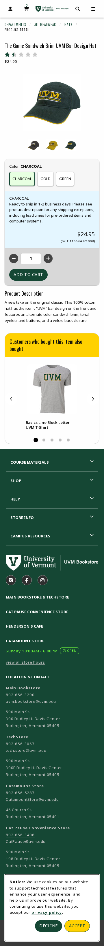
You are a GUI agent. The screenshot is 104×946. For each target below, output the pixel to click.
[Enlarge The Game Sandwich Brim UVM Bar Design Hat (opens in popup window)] (52, 102)
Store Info (22, 517)
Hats (68, 24)
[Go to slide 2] (43, 440)
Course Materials (29, 462)
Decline (48, 925)
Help (15, 499)
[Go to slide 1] (35, 440)
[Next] (92, 398)
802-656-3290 (20, 694)
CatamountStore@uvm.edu (32, 799)
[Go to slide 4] (60, 440)
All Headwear (45, 24)
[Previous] (11, 398)
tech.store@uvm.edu (26, 750)
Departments (15, 24)
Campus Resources (30, 536)
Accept (77, 925)
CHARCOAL (22, 178)
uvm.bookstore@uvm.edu (31, 701)
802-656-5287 (20, 792)
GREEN (65, 178)
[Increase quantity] (48, 258)
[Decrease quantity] (13, 258)
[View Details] (52, 389)
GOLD (45, 178)
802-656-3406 (20, 834)
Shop (15, 480)
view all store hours (25, 662)
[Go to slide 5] (68, 440)
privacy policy (46, 912)
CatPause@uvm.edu (26, 841)
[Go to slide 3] (52, 440)
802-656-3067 (20, 743)
